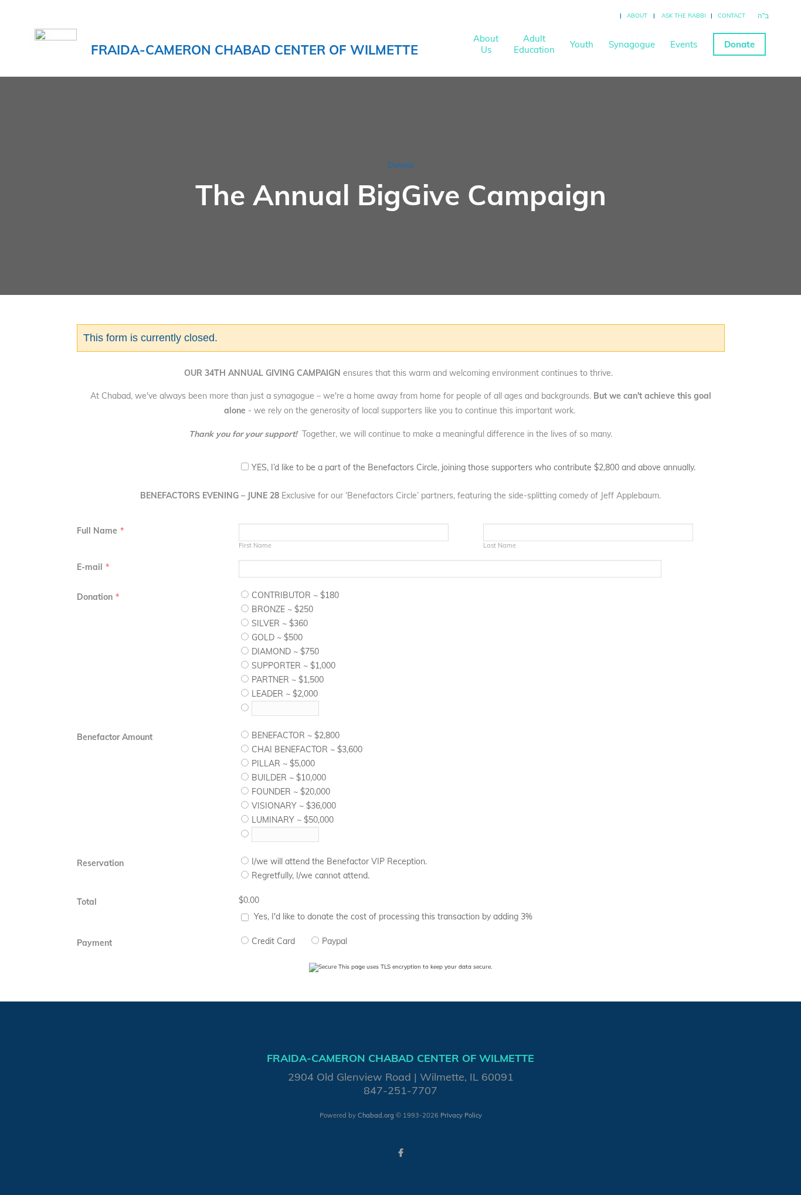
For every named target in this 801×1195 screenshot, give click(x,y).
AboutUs (485, 44)
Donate (739, 44)
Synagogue (632, 44)
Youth (581, 44)
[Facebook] (400, 1153)
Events (683, 44)
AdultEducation (534, 44)
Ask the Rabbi (683, 15)
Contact (731, 15)
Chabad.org (376, 1115)
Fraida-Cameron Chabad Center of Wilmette (254, 50)
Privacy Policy (461, 1115)
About (637, 15)
